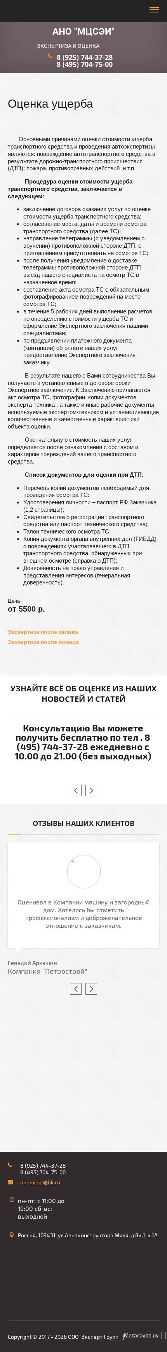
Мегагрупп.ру (141, 1335)
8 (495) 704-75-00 (85, 64)
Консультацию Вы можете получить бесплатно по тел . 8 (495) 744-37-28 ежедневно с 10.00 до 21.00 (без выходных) (83, 742)
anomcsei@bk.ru (40, 1182)
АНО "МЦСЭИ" (83, 31)
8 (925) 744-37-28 (85, 57)
